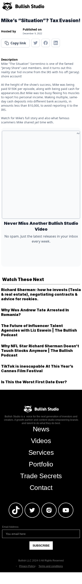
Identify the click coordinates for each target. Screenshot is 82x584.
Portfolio (41, 464)
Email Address (10, 526)
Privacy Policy (27, 566)
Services (41, 452)
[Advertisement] (41, 176)
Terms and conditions (50, 566)
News (41, 429)
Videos (41, 441)
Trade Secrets (41, 476)
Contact (41, 487)
